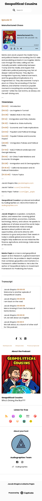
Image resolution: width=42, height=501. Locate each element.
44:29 (4, 136)
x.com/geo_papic (27, 191)
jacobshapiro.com (25, 183)
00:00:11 (20, 322)
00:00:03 (21, 289)
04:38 (4, 115)
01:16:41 (5, 168)
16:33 (4, 123)
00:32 (4, 110)
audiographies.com (10, 205)
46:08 (5, 143)
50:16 (4, 156)
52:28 (4, 163)
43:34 (4, 132)
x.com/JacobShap (22, 187)
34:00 (4, 127)
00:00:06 (21, 306)
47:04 (4, 150)
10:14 (4, 119)
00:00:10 (20, 315)
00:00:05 (21, 299)
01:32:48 (6, 174)
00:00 (5, 106)
